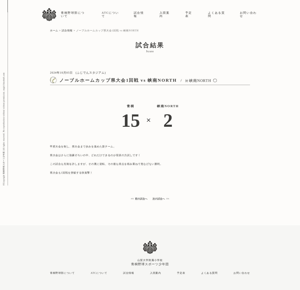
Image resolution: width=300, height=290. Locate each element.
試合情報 (139, 14)
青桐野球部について (73, 14)
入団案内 (165, 14)
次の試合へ (158, 198)
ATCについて (110, 14)
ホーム (54, 30)
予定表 (188, 14)
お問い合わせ (248, 14)
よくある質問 (216, 14)
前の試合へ (141, 198)
